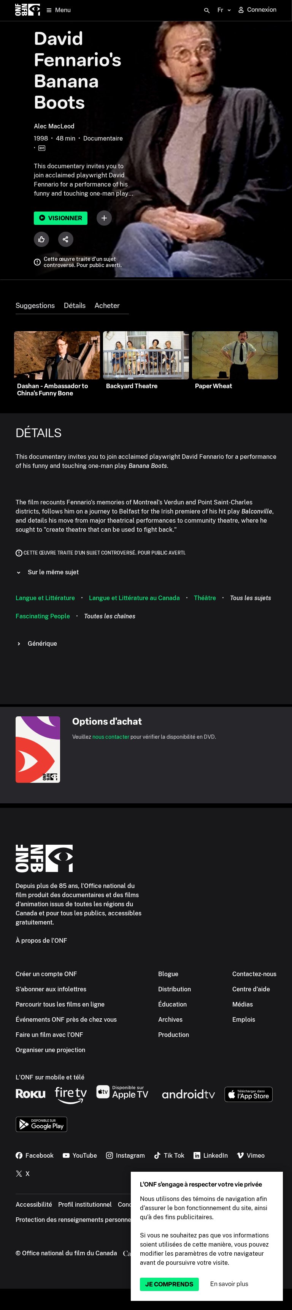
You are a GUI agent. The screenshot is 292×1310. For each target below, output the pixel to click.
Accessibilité (34, 1204)
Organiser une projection (50, 1050)
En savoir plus (229, 1284)
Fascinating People (43, 616)
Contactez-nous (254, 974)
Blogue (168, 974)
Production (173, 1034)
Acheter (107, 306)
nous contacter (110, 737)
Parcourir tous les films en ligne (60, 1004)
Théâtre (205, 598)
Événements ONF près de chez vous (66, 1019)
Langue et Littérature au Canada (134, 598)
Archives (170, 1019)
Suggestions (35, 306)
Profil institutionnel (85, 1204)
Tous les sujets (250, 598)
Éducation (172, 1004)
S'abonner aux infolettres (51, 989)
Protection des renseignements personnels (76, 1219)
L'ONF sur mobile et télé (50, 1077)
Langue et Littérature (45, 598)
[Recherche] (206, 10)
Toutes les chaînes (109, 616)
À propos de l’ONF (41, 940)
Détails (75, 306)
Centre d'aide (251, 989)
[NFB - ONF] (27, 10)
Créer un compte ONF (46, 974)
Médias (242, 1004)
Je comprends (169, 1284)
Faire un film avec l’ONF (49, 1034)
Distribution (174, 989)
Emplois (243, 1019)
